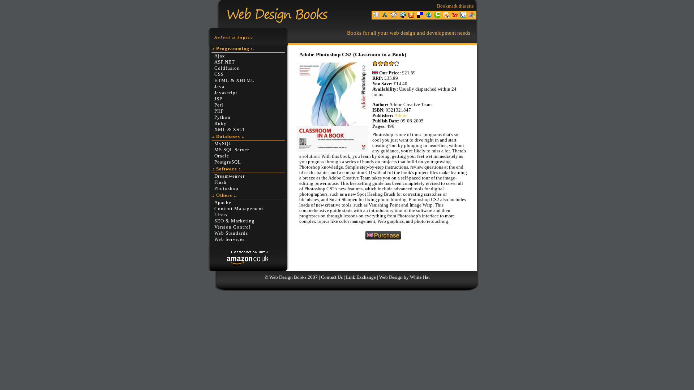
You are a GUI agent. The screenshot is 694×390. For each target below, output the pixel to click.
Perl (218, 105)
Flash (220, 182)
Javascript (225, 92)
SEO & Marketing (234, 221)
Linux (221, 214)
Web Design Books (288, 277)
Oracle (221, 156)
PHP (219, 111)
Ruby (220, 123)
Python (222, 117)
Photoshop (226, 188)
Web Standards (231, 233)
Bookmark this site (455, 6)
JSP (218, 98)
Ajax (219, 55)
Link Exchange (361, 277)
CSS (219, 74)
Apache (222, 202)
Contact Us (332, 277)
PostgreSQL (227, 162)
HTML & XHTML (234, 80)
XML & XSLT (229, 129)
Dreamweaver (229, 176)
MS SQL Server (231, 149)
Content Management (239, 208)
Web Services (229, 239)
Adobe (400, 115)
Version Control (232, 227)
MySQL (223, 143)
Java (219, 86)
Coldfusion (227, 68)
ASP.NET (224, 62)
